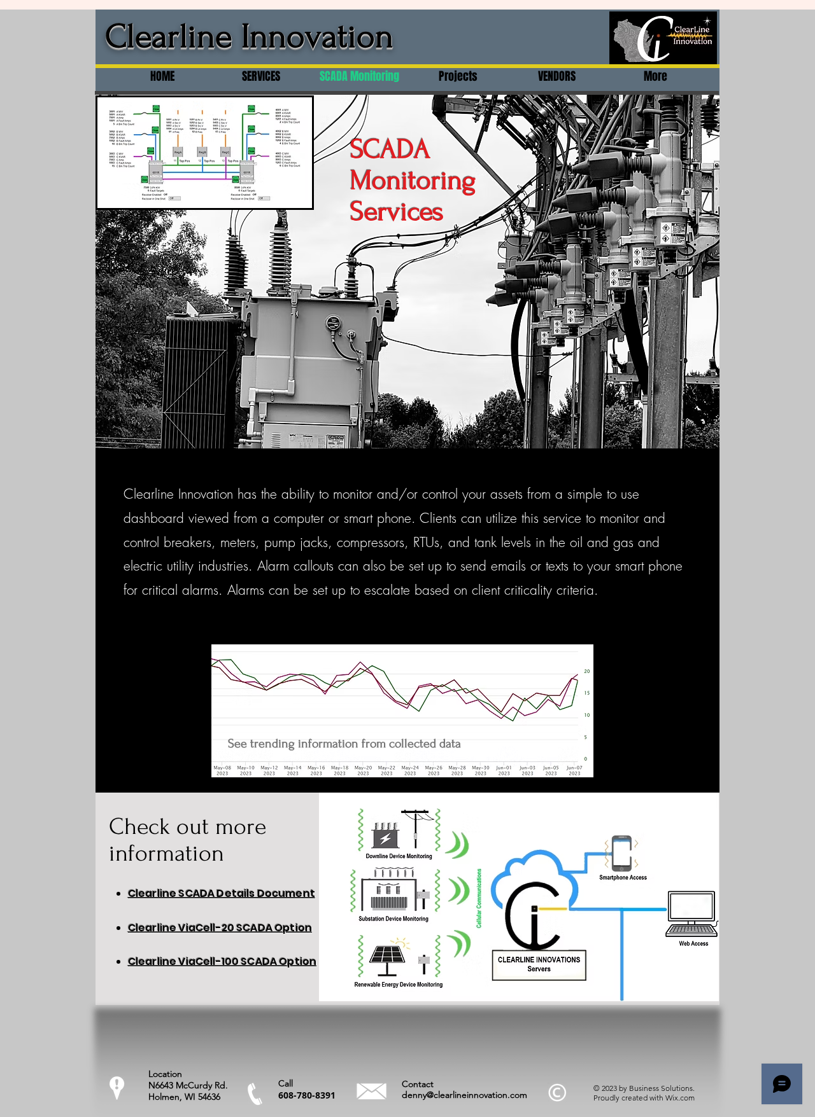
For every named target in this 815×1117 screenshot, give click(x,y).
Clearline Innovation (249, 36)
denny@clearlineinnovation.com (464, 1094)
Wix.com (680, 1097)
